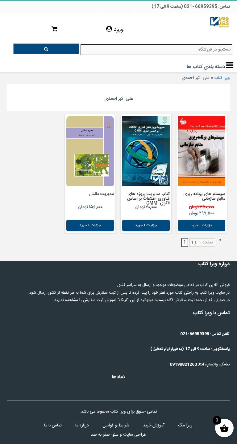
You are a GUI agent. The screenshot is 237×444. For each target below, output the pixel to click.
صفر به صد (100, 434)
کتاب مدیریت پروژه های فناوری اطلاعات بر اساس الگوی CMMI (148, 198)
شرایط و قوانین (115, 425)
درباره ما (82, 425)
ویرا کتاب (222, 78)
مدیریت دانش (101, 194)
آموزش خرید (153, 425)
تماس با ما (53, 425)
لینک (123, 300)
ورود (118, 30)
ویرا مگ (185, 425)
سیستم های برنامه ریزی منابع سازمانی (204, 196)
